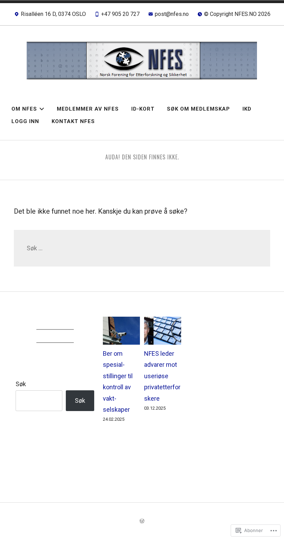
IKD (246, 109)
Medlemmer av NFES (88, 109)
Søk (21, 384)
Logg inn (25, 121)
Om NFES (24, 109)
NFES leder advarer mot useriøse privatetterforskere (162, 376)
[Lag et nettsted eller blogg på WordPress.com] (142, 521)
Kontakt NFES (73, 121)
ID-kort (142, 109)
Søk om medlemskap (198, 109)
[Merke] (142, 248)
